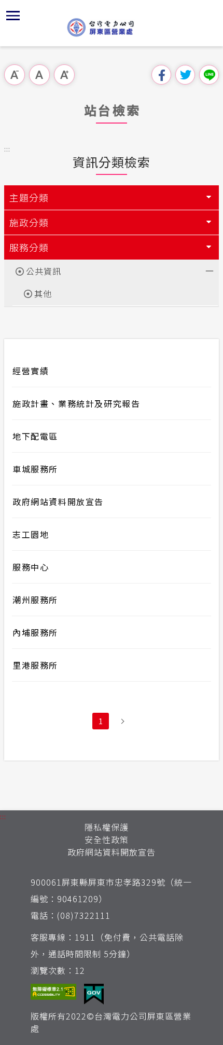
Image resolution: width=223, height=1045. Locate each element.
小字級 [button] (14, 74)
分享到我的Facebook (161, 75)
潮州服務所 (35, 599)
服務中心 (30, 567)
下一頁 (122, 721)
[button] (13, 16)
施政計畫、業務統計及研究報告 (76, 403)
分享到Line (209, 75)
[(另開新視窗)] (53, 994)
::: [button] (7, 148)
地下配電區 (35, 436)
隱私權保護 (107, 827)
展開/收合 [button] (208, 270)
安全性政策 (107, 839)
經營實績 (30, 370)
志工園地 (30, 534)
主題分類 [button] (29, 197)
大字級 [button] (64, 74)
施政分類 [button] (29, 222)
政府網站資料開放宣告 (58, 501)
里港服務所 (35, 665)
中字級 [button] (39, 74)
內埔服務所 (35, 632)
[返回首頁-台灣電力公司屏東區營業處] (111, 27)
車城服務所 (35, 469)
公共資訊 (43, 271)
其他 (43, 293)
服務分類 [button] (29, 247)
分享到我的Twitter (185, 75)
